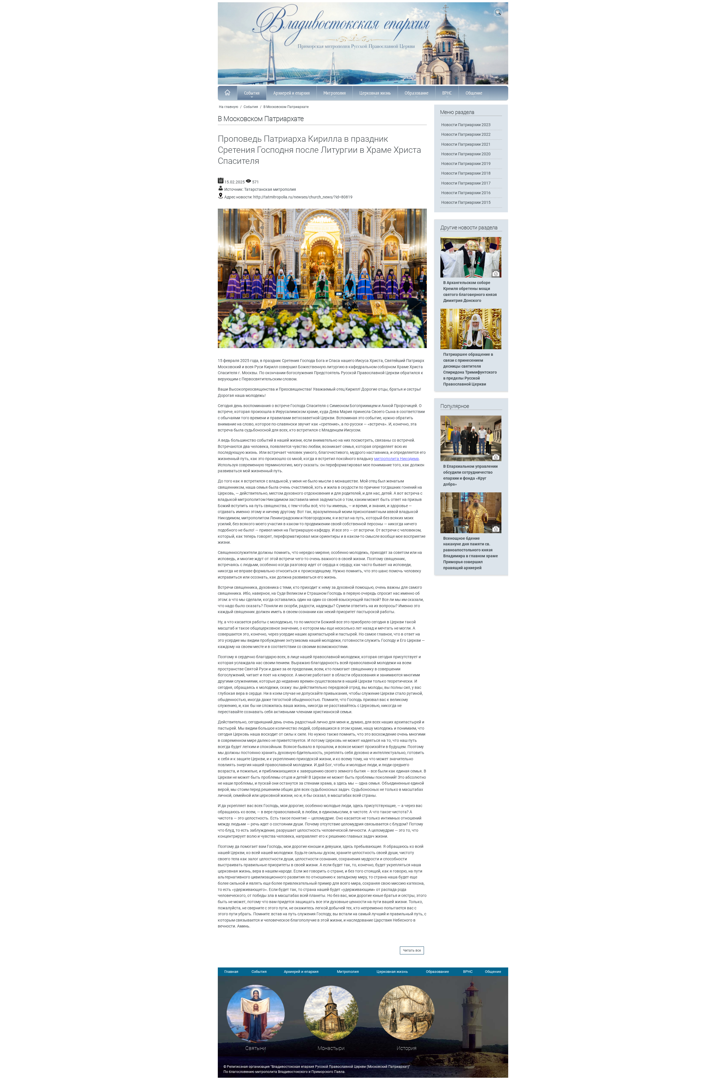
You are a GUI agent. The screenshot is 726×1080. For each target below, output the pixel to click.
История (407, 1048)
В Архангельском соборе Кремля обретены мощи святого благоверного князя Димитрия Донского (470, 291)
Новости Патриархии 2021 (466, 144)
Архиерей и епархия (291, 93)
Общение (474, 93)
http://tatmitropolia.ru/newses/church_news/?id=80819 (303, 197)
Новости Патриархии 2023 (466, 124)
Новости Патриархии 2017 (466, 183)
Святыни (255, 1048)
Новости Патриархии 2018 (466, 173)
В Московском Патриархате (286, 107)
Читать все (412, 950)
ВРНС (447, 93)
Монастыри (331, 1048)
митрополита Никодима (396, 458)
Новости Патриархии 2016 (466, 192)
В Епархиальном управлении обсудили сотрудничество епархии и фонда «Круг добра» (470, 475)
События (251, 93)
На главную (228, 107)
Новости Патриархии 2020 (466, 154)
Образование (417, 93)
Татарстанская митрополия (270, 189)
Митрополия (335, 93)
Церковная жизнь (375, 93)
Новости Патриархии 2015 (466, 202)
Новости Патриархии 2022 (466, 134)
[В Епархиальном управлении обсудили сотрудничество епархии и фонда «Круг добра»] (470, 460)
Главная (231, 971)
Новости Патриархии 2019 (466, 163)
